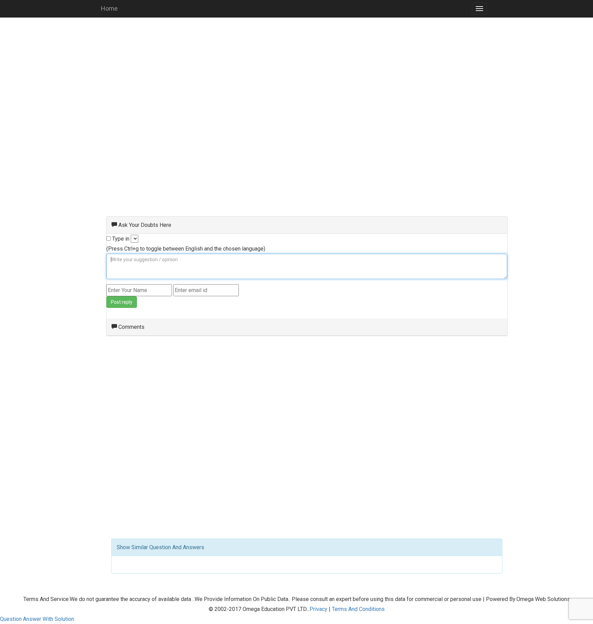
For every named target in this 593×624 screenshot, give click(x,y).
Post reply (121, 302)
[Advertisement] (296, 72)
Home (109, 8)
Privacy (318, 609)
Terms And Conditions (358, 609)
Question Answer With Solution (37, 619)
